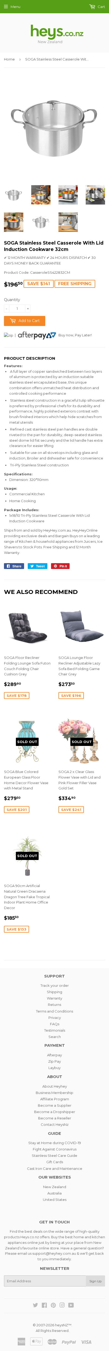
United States (54, 1199)
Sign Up (95, 1281)
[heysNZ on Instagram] (62, 1306)
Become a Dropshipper (54, 1112)
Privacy (54, 1017)
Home (9, 59)
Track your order (54, 985)
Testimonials (54, 1030)
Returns (54, 1004)
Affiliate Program (54, 1099)
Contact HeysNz (55, 1124)
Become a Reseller (54, 1118)
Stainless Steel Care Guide (54, 1155)
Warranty (54, 998)
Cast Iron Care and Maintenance (54, 1168)
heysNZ (61, 1325)
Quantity (12, 299)
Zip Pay (54, 1061)
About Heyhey (54, 1086)
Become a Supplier (54, 1105)
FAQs (54, 1024)
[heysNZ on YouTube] (71, 1306)
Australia (54, 1193)
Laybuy (54, 1068)
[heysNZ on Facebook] (44, 1306)
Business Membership (54, 1093)
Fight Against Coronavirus (54, 1149)
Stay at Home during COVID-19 (54, 1143)
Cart (101, 7)
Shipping (54, 992)
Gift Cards (54, 1162)
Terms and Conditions (54, 1011)
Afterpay (54, 1055)
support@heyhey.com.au (54, 1253)
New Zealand (54, 1187)
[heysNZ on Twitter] (35, 1306)
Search (54, 1037)
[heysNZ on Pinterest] (53, 1306)
